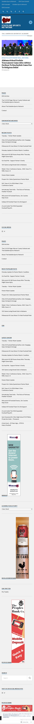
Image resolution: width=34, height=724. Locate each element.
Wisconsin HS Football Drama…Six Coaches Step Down (15, 196)
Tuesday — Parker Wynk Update (11, 136)
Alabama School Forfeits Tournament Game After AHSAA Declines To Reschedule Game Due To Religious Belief (17, 64)
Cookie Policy (6, 717)
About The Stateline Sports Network (13, 106)
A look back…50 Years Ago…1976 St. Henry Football (13, 424)
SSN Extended (6, 7)
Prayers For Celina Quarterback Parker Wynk (15, 179)
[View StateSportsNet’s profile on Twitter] (4, 693)
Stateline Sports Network (9, 1)
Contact (4, 110)
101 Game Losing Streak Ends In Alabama (14, 165)
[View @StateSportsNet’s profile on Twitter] (4, 231)
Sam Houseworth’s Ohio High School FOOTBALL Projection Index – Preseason (16, 418)
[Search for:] (17, 678)
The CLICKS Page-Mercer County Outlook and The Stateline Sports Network (16, 101)
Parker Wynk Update (8, 175)
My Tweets (5, 592)
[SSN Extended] (19, 11)
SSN (3, 325)
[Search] (23, 11)
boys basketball (15, 58)
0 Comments (5, 70)
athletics (5, 58)
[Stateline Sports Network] (3, 11)
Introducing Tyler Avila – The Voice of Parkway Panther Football (16, 190)
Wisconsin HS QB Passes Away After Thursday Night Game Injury (16, 155)
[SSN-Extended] (11, 11)
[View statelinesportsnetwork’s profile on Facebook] (2, 231)
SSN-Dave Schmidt (24, 1)
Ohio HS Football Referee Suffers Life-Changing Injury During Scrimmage (16, 141)
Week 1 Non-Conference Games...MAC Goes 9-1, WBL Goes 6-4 (16, 306)
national (25, 58)
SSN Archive (5, 96)
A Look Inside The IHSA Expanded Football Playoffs (12, 207)
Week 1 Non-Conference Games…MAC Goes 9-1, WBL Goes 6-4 (17, 170)
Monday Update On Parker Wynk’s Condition (15, 150)
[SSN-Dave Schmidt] (7, 11)
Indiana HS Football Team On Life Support (14, 202)
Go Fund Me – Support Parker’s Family (13, 160)
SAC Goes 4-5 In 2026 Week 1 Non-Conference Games (12, 184)
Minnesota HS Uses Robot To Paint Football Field (16, 146)
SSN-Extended (6, 4)
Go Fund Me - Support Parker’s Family (13, 276)
